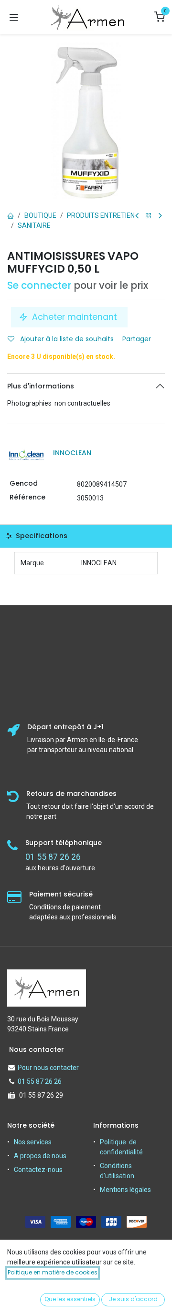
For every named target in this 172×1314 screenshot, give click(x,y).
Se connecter (39, 285)
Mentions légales (125, 1189)
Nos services (33, 1142)
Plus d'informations (40, 386)
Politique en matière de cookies (52, 1272)
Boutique (40, 215)
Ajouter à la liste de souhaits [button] (66, 339)
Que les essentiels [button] (70, 1299)
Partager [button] (137, 339)
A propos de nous (40, 1156)
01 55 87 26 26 (40, 1081)
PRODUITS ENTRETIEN (101, 215)
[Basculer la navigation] (14, 17)
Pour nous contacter (48, 1067)
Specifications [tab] (40, 535)
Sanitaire (34, 225)
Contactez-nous (38, 1169)
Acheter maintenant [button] (74, 317)
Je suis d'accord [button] (133, 1299)
